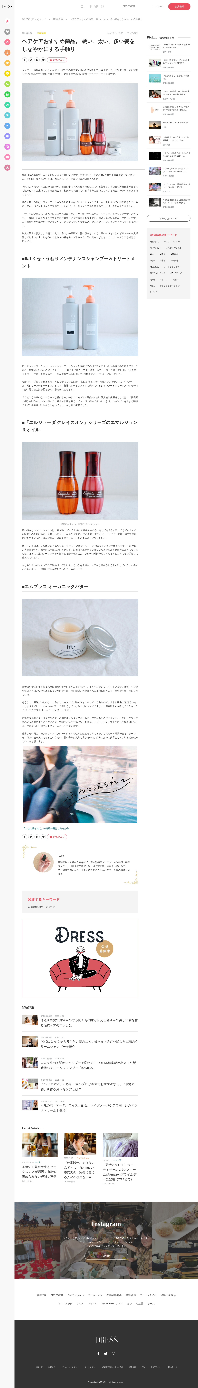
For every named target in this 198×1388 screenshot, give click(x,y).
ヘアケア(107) (131, 33)
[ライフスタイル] (7, 42)
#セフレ (164, 279)
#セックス (154, 241)
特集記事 (41, 1295)
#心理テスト (155, 248)
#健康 (152, 260)
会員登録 (179, 6)
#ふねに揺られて (35, 907)
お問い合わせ (172, 1367)
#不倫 (163, 254)
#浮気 (175, 279)
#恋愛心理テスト (174, 248)
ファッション (95, 1295)
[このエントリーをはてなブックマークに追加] (37, 59)
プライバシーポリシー (70, 1367)
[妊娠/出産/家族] (7, 94)
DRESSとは (156, 1367)
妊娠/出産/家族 (168, 1295)
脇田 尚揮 (166, 145)
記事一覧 (39, 1367)
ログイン (160, 6)
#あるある (154, 267)
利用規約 (51, 1367)
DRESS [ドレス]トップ (34, 19)
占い (129, 1303)
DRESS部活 (128, 6)
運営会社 (132, 1367)
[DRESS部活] (7, 31)
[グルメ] (7, 115)
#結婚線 (174, 260)
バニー (165, 127)
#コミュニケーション (170, 286)
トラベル (92, 1303)
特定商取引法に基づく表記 (112, 1367)
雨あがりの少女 (169, 99)
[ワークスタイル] (7, 84)
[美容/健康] (7, 73)
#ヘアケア (50, 907)
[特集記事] (7, 21)
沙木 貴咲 (167, 52)
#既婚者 (174, 254)
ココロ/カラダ (65, 1303)
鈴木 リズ (166, 192)
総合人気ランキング (169, 218)
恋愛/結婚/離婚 (114, 1295)
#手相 (163, 260)
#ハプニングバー (172, 241)
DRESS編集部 (46, 1016)
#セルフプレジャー (173, 267)
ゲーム (151, 1303)
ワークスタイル (148, 1295)
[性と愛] (7, 157)
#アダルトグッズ (157, 273)
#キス (152, 254)
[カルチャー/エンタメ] (7, 136)
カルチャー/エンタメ (112, 1303)
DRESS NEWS (46, 1101)
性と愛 (37, 1162)
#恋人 (152, 286)
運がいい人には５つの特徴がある (176, 123)
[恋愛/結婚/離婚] (7, 63)
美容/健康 (58, 19)
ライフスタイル (83, 1158)
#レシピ (153, 292)
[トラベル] (7, 126)
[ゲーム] (7, 167)
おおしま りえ (27, 1181)
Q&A (143, 1367)
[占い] (7, 146)
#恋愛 (152, 279)
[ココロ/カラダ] (7, 105)
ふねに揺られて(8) (114, 33)
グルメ (80, 1303)
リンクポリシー (90, 1367)
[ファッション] (7, 52)
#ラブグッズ (176, 273)
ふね (61, 856)
